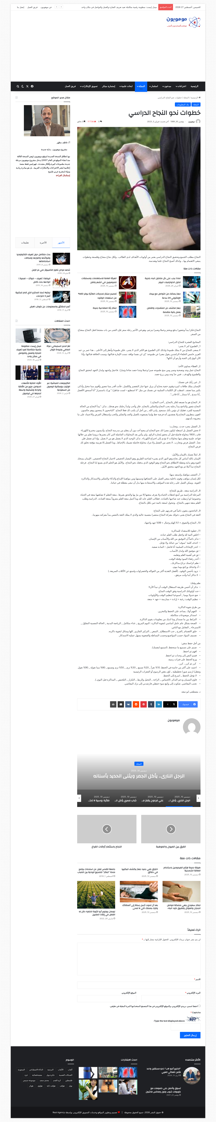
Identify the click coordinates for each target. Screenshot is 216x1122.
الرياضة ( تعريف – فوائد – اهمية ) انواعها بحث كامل (34, 280)
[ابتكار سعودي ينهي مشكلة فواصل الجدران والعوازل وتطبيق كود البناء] (182, 891)
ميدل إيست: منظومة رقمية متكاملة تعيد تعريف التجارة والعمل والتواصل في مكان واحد (28, 351)
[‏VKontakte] (128, 704)
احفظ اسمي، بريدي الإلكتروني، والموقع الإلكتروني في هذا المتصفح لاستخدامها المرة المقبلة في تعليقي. (154, 1006)
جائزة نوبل (50, 1075)
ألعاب (70, 1069)
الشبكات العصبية (65, 1075)
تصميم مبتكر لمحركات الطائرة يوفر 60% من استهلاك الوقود (97, 296)
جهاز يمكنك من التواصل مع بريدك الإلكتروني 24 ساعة (165, 296)
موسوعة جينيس (29, 1080)
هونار (31, 1086)
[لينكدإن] (159, 704)
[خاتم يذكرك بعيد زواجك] (108, 1086)
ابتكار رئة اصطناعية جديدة (105, 308)
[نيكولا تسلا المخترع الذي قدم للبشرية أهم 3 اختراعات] (61, 297)
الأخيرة (43, 242)
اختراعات (182, 86)
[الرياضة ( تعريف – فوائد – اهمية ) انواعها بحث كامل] (61, 283)
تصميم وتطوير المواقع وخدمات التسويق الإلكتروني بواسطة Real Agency (85, 1112)
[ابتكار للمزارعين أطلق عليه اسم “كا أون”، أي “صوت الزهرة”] (88, 1090)
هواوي (40, 1086)
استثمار (154, 86)
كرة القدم (57, 1080)
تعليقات (25, 242)
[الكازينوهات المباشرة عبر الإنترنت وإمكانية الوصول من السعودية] (57, 372)
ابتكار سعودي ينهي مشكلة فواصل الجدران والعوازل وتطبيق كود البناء (184, 906)
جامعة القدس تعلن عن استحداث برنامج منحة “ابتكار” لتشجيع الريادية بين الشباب (96, 870)
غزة (26, 1075)
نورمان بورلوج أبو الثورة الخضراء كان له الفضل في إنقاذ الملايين (97, 913)
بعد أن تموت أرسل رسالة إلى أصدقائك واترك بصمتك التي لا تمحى (140, 906)
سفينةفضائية (37, 1075)
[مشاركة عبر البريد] (121, 704)
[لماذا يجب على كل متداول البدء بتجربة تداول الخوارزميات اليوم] (191, 282)
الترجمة (50, 1069)
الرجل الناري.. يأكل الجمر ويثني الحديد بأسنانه (139, 775)
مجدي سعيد (44, 1080)
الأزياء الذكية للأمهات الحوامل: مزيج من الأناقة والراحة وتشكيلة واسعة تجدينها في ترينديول (29, 388)
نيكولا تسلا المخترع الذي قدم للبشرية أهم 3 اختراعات (32, 294)
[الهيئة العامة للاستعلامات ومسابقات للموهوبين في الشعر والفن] (127, 282)
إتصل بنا (20, 7)
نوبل (70, 1086)
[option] (139, 775)
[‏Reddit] (136, 704)
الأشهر (61, 242)
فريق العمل (32, 7)
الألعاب (60, 1069)
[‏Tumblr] (151, 704)
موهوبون (191, 121)
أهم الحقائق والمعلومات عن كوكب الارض (50, 307)
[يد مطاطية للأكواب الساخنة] (88, 1072)
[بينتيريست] (143, 704)
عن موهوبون (46, 7)
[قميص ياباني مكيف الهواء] (128, 1087)
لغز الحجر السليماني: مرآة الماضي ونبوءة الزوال (58, 348)
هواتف (62, 1086)
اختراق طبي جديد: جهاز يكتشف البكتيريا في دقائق (140, 870)
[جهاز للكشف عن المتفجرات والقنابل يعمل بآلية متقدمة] (191, 312)
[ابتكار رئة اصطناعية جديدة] (127, 312)
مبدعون (167, 86)
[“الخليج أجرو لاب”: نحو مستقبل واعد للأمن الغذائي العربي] (192, 1075)
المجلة (142, 86)
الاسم (197, 979)
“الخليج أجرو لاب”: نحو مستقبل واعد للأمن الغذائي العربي (164, 1070)
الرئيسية (194, 86)
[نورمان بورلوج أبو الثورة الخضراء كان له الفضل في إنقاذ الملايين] (96, 895)
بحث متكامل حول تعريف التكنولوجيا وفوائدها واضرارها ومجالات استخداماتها (33, 257)
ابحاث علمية (127, 86)
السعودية (21, 1069)
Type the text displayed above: (169, 1021)
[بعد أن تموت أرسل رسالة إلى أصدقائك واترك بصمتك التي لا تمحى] (139, 891)
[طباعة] (113, 704)
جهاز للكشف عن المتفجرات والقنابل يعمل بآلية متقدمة (164, 310)
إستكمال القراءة (63, 175)
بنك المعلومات (183, 104)
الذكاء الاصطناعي (36, 1069)
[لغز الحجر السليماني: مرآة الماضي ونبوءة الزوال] (57, 335)
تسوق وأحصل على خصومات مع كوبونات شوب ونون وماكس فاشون (163, 1090)
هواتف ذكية (51, 1086)
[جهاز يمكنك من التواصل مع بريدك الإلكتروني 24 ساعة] (191, 297)
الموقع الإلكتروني (129, 992)
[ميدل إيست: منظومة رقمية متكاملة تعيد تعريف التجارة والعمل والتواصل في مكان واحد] (28, 335)
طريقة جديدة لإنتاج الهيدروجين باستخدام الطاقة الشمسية (182, 869)
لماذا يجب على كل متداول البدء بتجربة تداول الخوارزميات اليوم (163, 280)
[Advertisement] (108, 58)
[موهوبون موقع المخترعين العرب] (183, 22)
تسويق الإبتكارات (90, 86)
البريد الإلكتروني (193, 992)
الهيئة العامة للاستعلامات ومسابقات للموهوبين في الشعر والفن (99, 280)
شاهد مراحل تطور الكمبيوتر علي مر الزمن (51, 270)
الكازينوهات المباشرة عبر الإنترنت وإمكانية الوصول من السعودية (58, 386)
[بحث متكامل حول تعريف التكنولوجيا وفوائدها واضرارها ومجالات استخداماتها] (61, 259)
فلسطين (68, 1080)
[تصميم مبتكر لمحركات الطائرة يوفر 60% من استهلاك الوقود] (127, 297)
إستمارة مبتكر (108, 86)
